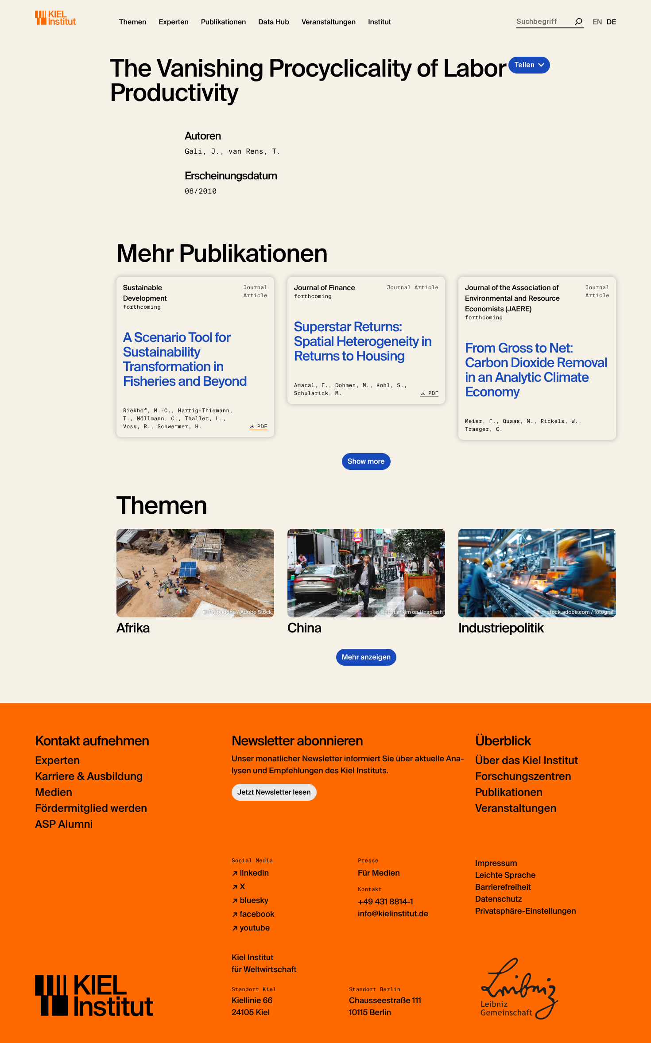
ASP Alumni (64, 824)
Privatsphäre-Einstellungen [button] (525, 911)
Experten (57, 761)
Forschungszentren (523, 776)
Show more (366, 461)
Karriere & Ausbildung (89, 776)
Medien (53, 792)
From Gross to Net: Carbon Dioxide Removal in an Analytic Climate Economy (536, 370)
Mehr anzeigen (366, 657)
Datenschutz (498, 899)
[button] (133, 22)
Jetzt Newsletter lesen (274, 792)
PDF (262, 426)
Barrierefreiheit (503, 887)
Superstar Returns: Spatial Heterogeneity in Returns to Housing (363, 341)
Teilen (524, 65)
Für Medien (379, 873)
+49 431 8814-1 (385, 901)
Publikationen (508, 792)
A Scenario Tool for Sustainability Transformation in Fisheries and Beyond (185, 359)
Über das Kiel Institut (526, 761)
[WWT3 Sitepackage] (68, 18)
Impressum (496, 863)
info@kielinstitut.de (393, 913)
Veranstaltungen (516, 808)
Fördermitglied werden (91, 808)
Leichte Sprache (505, 875)
